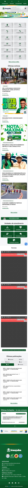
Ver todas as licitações (21, 410)
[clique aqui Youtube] (15, 483)
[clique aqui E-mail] (9, 483)
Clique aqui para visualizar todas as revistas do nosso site (14, 350)
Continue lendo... (5, 121)
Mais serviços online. (14, 61)
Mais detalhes (13, 403)
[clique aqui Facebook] (12, 483)
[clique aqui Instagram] (19, 483)
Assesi (9, 486)
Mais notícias (14, 212)
